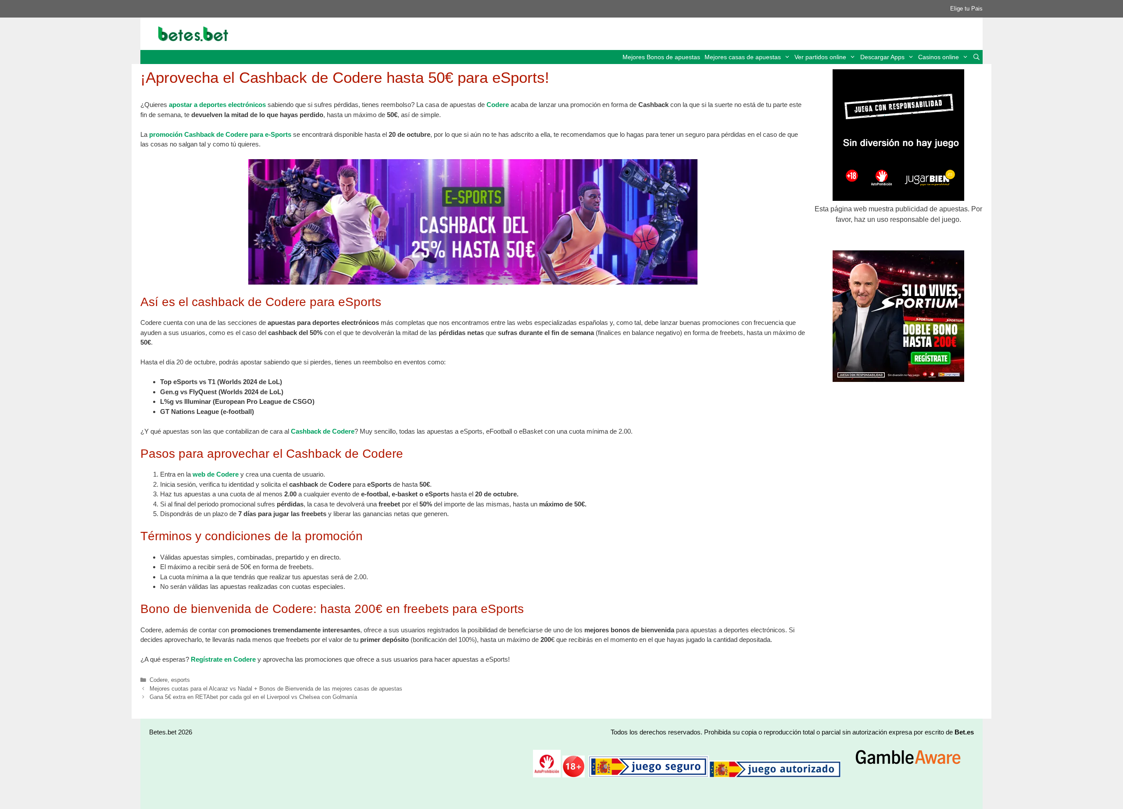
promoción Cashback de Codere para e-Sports (220, 134)
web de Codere (216, 474)
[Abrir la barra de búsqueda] (976, 57)
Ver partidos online (820, 57)
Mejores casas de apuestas (743, 57)
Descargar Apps (882, 57)
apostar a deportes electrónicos (217, 104)
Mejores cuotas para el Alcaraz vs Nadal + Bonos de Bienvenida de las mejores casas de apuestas (276, 688)
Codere (498, 104)
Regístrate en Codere (223, 659)
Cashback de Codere (322, 431)
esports (180, 680)
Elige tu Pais (966, 8)
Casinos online (938, 57)
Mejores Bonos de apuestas (661, 57)
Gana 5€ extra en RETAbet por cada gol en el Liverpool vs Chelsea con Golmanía (253, 697)
